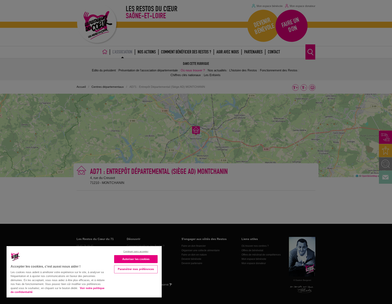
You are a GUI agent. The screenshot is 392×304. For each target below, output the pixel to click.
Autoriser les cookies (136, 259)
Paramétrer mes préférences (136, 269)
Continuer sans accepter (135, 251)
